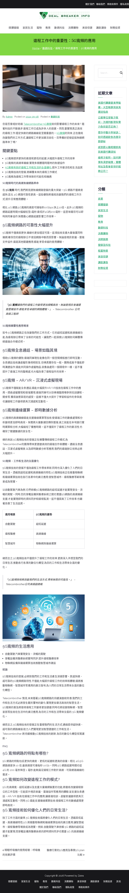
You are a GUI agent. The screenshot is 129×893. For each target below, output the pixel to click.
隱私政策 (124, 4)
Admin (9, 116)
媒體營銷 (14, 27)
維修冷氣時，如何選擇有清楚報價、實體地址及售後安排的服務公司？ (109, 164)
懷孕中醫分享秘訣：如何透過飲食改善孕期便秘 (109, 137)
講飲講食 (101, 27)
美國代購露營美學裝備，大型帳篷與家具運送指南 (109, 107)
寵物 (39, 27)
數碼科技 (59, 27)
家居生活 (28, 27)
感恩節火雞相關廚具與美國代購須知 (109, 149)
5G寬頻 (60, 133)
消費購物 (73, 27)
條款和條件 (112, 4)
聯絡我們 (100, 4)
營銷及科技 (104, 245)
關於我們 (89, 4)
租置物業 (103, 250)
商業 (100, 198)
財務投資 (115, 27)
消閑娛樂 (103, 239)
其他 (118, 881)
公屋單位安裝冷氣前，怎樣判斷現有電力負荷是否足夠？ (109, 122)
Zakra (81, 875)
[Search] (120, 73)
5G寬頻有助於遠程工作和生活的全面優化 (28, 167)
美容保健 (87, 27)
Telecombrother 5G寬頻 (37, 124)
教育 (47, 27)
